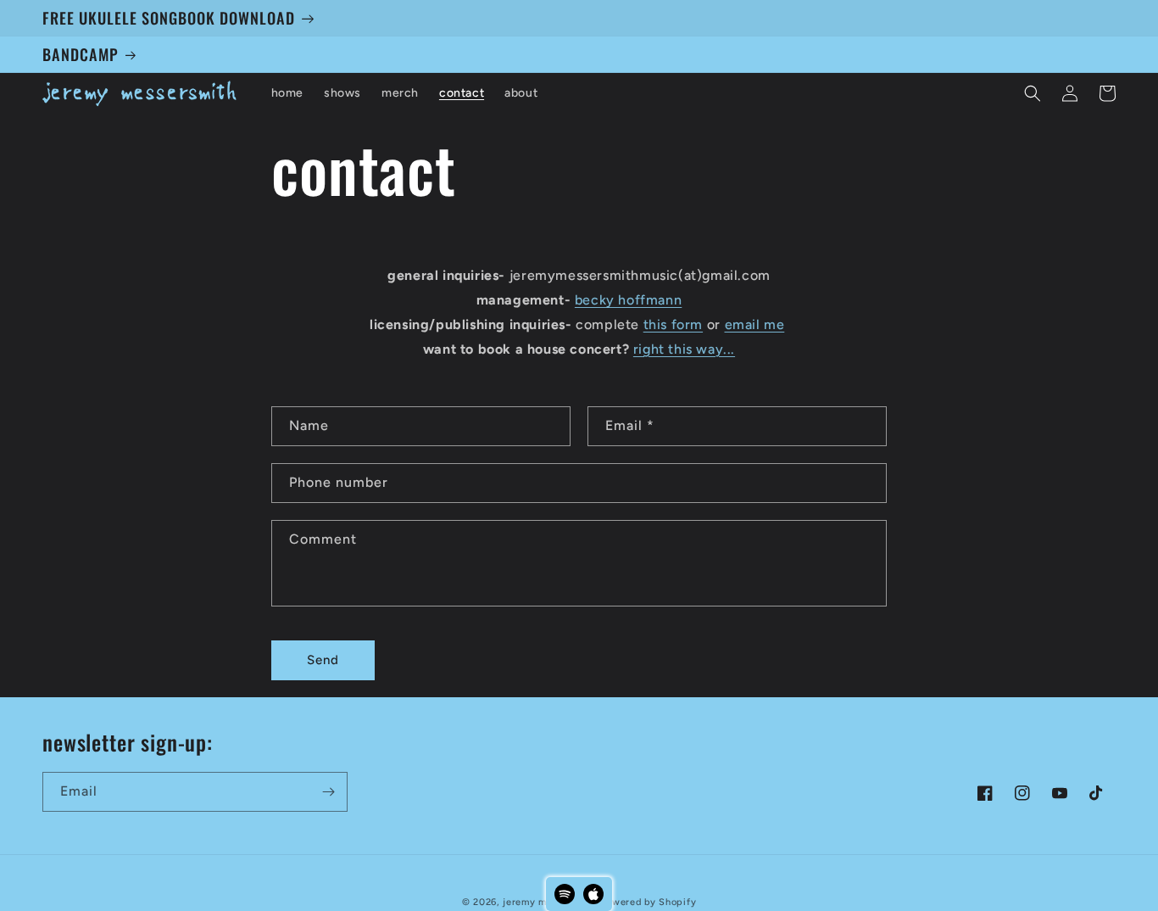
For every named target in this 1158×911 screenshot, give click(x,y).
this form (673, 324)
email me (755, 324)
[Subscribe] (328, 792)
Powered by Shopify (649, 902)
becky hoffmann (628, 300)
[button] (1032, 93)
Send (323, 660)
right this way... (684, 349)
